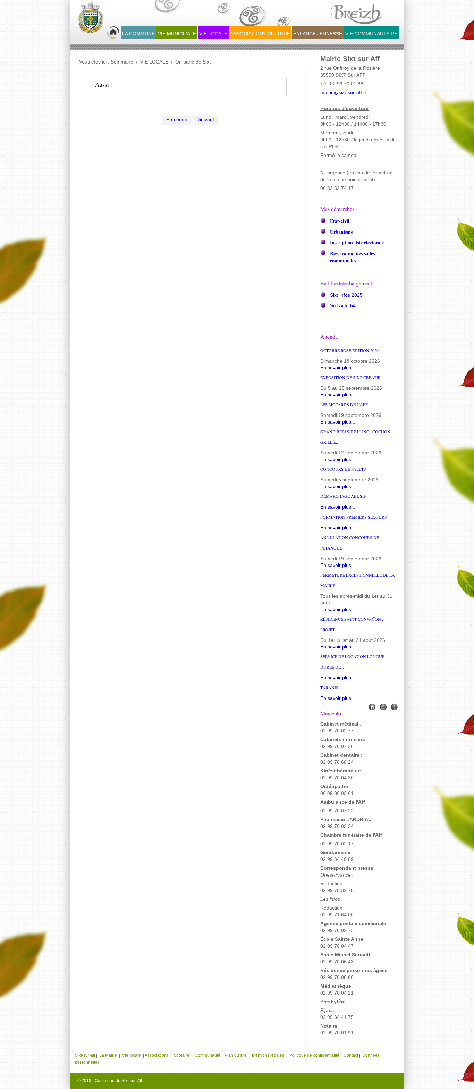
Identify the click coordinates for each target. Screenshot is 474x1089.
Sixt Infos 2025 (346, 295)
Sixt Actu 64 (343, 305)
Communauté (207, 1055)
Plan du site (236, 1055)
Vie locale (131, 1055)
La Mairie (108, 1055)
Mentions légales (268, 1055)
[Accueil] (372, 706)
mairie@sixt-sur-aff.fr (343, 92)
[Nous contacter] (383, 706)
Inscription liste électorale (357, 242)
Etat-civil (339, 221)
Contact (351, 1055)
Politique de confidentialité (314, 1055)
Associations (157, 1055)
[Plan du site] (394, 706)
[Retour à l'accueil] (98, 21)
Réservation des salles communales (352, 257)
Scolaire (181, 1055)
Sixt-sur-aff (85, 1055)
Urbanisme (341, 231)
